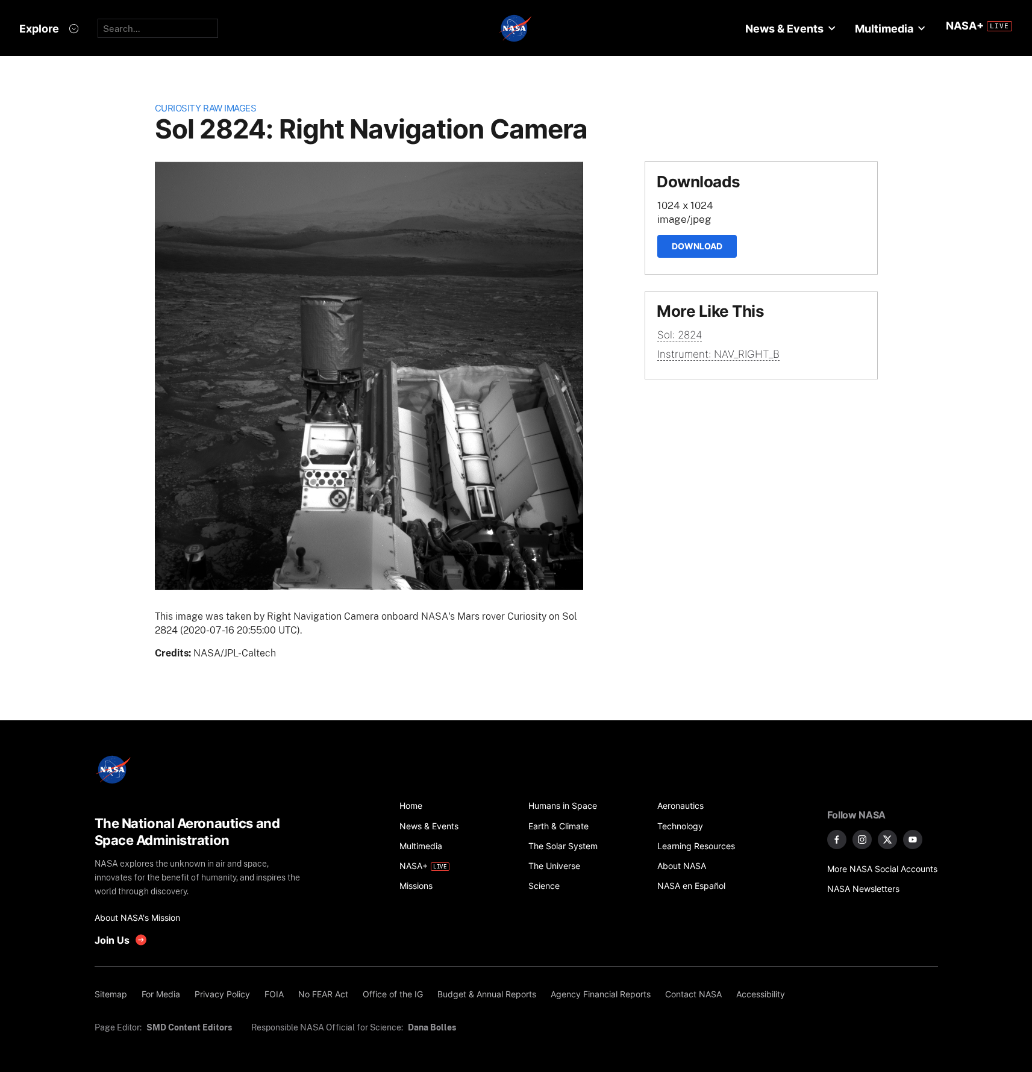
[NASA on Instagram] (862, 839)
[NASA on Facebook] (836, 839)
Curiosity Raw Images (206, 108)
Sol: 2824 (679, 335)
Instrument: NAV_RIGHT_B (718, 354)
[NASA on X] (887, 839)
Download (697, 246)
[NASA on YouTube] (912, 839)
